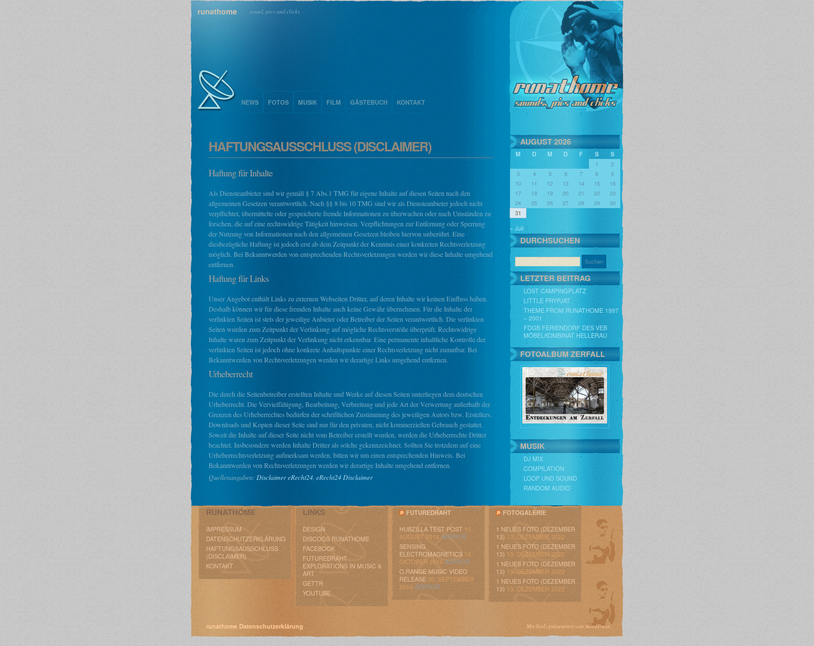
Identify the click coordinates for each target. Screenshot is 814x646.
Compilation (544, 468)
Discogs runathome (336, 539)
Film (333, 102)
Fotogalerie (524, 512)
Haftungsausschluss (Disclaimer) (242, 552)
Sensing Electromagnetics (431, 550)
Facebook (319, 548)
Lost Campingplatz (555, 291)
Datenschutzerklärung (246, 539)
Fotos (278, 102)
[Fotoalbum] (564, 425)
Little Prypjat (547, 300)
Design (314, 529)
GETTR (313, 583)
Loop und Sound (550, 478)
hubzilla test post (431, 529)
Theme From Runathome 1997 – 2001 (571, 314)
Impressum (224, 529)
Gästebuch (368, 102)
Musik (307, 102)
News (250, 102)
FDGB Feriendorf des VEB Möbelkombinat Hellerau (565, 331)
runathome (217, 11)
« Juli (517, 228)
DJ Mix (533, 458)
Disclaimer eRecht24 (284, 477)
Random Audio (547, 488)
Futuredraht (428, 512)
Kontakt (411, 102)
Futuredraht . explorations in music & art (342, 566)
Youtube (317, 593)
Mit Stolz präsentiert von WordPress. (569, 626)
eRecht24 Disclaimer (344, 477)
